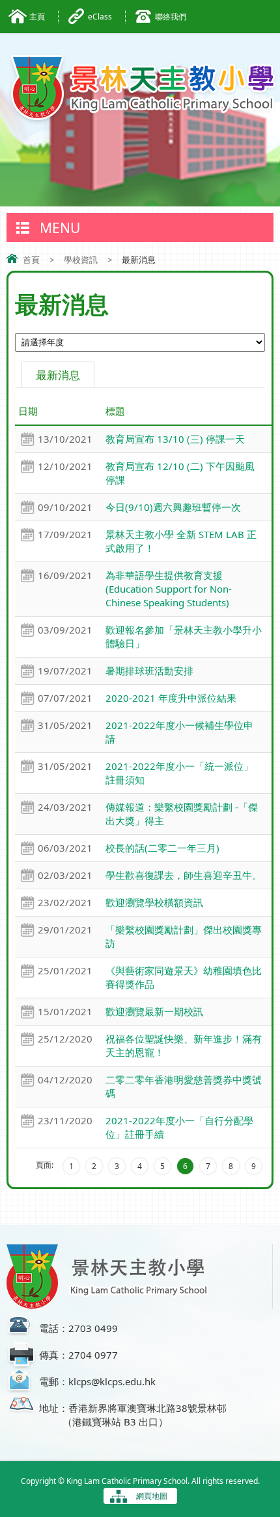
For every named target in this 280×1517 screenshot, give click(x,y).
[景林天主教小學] (143, 87)
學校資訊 (81, 259)
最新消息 (58, 374)
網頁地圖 (151, 1495)
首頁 (31, 259)
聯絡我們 (170, 16)
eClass (100, 16)
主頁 (37, 16)
